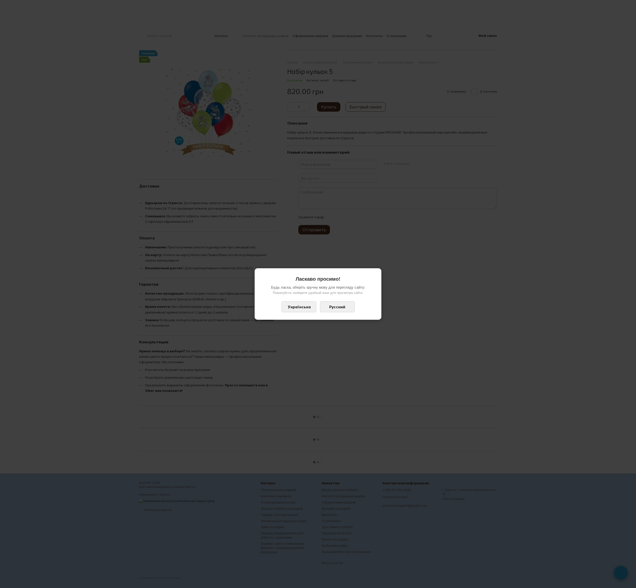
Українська (299, 306)
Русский (337, 306)
